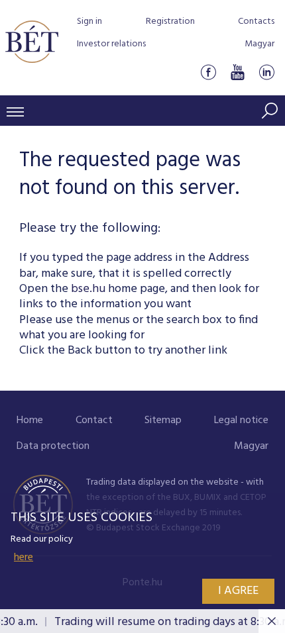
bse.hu (88, 289)
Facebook (208, 72)
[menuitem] (29, 421)
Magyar (259, 44)
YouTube (237, 72)
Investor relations (111, 44)
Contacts (256, 21)
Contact (94, 420)
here (23, 557)
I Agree (238, 591)
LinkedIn (266, 72)
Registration (170, 21)
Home (30, 420)
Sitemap (163, 420)
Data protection (53, 446)
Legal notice (241, 420)
